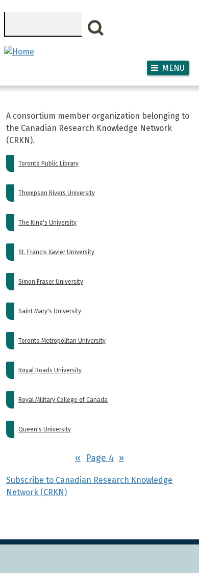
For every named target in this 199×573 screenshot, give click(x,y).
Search (96, 28)
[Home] (19, 51)
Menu (173, 68)
